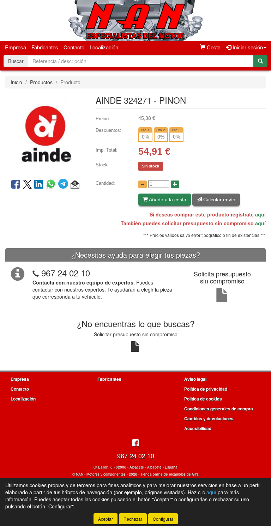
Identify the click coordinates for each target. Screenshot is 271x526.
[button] (75, 184)
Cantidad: (105, 183)
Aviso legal (195, 379)
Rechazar (133, 519)
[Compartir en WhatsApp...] (52, 184)
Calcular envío (218, 199)
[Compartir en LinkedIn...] (38, 184)
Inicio (16, 82)
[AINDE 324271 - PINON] (45, 133)
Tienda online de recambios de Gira (169, 474)
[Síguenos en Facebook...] (135, 443)
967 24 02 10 (65, 273)
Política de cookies (203, 399)
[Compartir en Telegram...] (64, 184)
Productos (41, 82)
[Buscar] (260, 61)
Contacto (74, 47)
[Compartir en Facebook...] (15, 184)
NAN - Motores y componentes (101, 474)
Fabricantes (44, 47)
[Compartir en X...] (27, 184)
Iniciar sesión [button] (247, 47)
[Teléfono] (35, 273)
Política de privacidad (205, 389)
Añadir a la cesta (167, 199)
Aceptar (105, 519)
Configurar (163, 519)
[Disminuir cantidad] (142, 184)
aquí (260, 214)
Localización (104, 47)
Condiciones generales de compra (218, 408)
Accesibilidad (197, 428)
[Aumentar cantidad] (175, 184)
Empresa (15, 47)
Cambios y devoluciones (209, 418)
